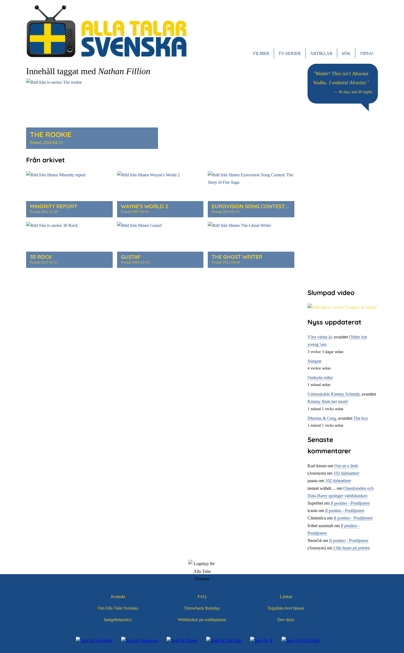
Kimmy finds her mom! (328, 401)
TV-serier (289, 53)
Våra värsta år (319, 337)
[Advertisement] (343, 199)
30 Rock (41, 257)
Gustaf (131, 257)
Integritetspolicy (118, 619)
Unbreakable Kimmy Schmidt (333, 394)
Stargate (315, 361)
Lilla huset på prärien (351, 548)
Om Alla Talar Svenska (118, 608)
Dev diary (286, 619)
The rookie (50, 134)
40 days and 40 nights (355, 92)
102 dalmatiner (346, 473)
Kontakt (118, 596)
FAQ (202, 596)
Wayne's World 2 (144, 206)
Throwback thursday (202, 608)
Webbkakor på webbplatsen (202, 619)
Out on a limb (346, 465)
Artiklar (321, 53)
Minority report (53, 206)
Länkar (286, 596)
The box (360, 418)
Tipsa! (366, 53)
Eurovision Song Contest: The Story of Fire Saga (282, 206)
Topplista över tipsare (286, 608)
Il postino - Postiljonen (350, 503)
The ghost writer (237, 257)
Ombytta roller (320, 377)
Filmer (261, 53)
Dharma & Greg (322, 418)
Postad (46, 142)
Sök (346, 53)
